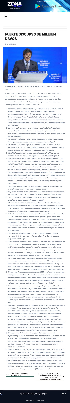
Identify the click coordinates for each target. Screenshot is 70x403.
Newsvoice (30, 400)
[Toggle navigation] (5, 16)
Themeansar (40, 400)
